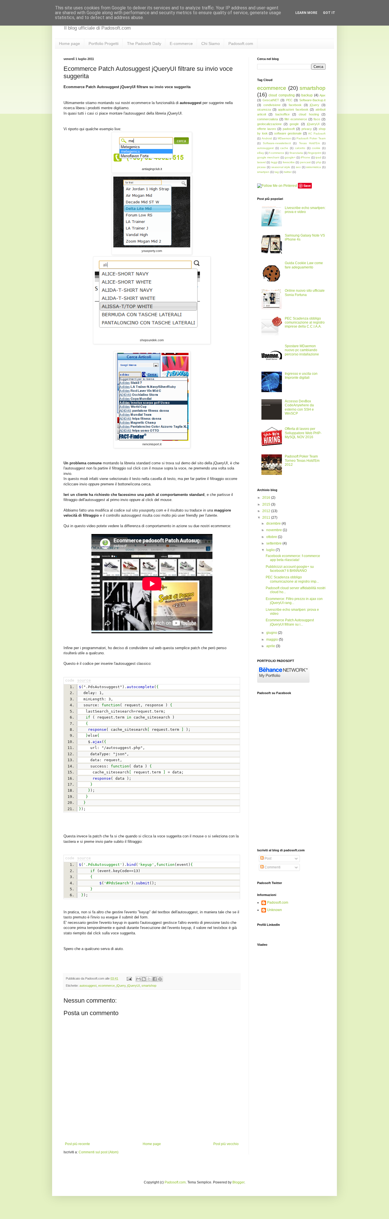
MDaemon (284, 138)
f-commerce (276, 152)
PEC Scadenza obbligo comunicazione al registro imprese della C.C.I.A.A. (305, 322)
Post (267, 858)
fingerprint (314, 152)
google (294, 124)
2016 (266, 498)
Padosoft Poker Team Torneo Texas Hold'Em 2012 (302, 460)
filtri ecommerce (295, 119)
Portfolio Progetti (103, 43)
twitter (288, 171)
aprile (271, 646)
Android (267, 138)
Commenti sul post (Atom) (98, 1152)
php (318, 162)
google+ (290, 157)
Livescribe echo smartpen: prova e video (305, 210)
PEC (289, 100)
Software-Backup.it (312, 100)
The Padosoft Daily (144, 43)
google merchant (268, 157)
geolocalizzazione (269, 124)
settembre (274, 543)
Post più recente (77, 1144)
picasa (261, 167)
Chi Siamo (210, 43)
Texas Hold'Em (309, 143)
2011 (266, 518)
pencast (305, 162)
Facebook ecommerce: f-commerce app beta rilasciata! (293, 558)
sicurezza (264, 109)
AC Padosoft (316, 133)
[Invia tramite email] (138, 979)
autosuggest (88, 985)
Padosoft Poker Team (310, 138)
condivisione (272, 105)
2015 (266, 504)
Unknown (274, 910)
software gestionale (288, 133)
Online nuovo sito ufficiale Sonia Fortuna (305, 293)
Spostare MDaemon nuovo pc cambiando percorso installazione (302, 350)
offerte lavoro (266, 129)
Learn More (306, 13)
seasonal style (280, 167)
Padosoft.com (240, 43)
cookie (316, 148)
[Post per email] (129, 978)
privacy (307, 129)
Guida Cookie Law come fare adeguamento (304, 265)
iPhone (305, 157)
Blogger (238, 1182)
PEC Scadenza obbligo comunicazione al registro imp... (292, 579)
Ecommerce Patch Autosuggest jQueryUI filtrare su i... (290, 622)
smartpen (263, 171)
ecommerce (106, 985)
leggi (274, 162)
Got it (329, 13)
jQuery (121, 985)
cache (284, 148)
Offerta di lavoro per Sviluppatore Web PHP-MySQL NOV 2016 (303, 433)
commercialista (267, 119)
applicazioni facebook (293, 109)
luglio (271, 550)
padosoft (289, 129)
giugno (272, 633)
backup (307, 95)
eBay (260, 152)
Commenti (272, 867)
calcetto (300, 148)
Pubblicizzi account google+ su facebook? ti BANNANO (290, 569)
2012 (266, 511)
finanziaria (296, 152)
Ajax (322, 95)
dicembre (274, 523)
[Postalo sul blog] (144, 979)
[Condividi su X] (149, 979)
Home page (69, 43)
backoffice (282, 114)
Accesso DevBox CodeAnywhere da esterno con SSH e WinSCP (299, 407)
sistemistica (313, 167)
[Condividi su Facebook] (154, 979)
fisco (317, 119)
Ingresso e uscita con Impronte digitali (301, 376)
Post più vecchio (226, 1144)
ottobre (272, 537)
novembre (274, 530)
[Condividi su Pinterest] (160, 979)
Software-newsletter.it (277, 143)
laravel (261, 162)
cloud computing (281, 95)
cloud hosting (309, 114)
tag (277, 171)
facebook (295, 105)
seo (298, 167)
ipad (318, 157)
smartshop (149, 985)
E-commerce (181, 43)
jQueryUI (133, 985)
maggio (272, 639)
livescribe (289, 162)
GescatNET (271, 100)
